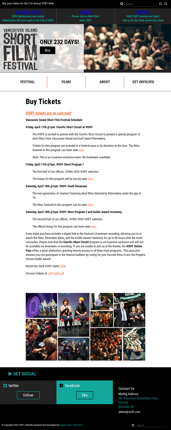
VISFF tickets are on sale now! (48, 113)
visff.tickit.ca (55, 273)
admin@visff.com (129, 412)
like (85, 395)
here (81, 150)
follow (28, 395)
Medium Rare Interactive (71, 425)
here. (91, 179)
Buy (47, 50)
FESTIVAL (143, 12)
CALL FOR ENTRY (28, 12)
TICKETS (85, 12)
